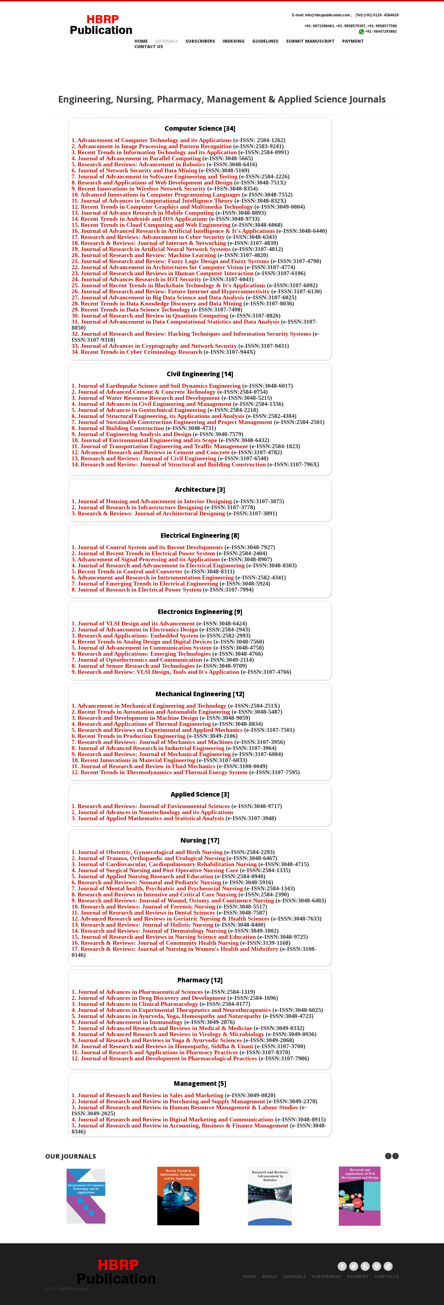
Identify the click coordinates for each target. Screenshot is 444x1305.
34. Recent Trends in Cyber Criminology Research (138, 351)
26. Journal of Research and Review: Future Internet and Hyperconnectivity (171, 291)
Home (141, 41)
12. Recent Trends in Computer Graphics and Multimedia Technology (162, 206)
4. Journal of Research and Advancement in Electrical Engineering (158, 565)
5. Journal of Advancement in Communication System (142, 647)
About (270, 1276)
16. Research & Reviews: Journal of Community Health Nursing (155, 942)
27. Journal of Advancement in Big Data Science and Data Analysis (159, 297)
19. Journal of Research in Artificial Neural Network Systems (152, 249)
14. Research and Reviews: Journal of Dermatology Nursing (149, 930)
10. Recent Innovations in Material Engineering (134, 760)
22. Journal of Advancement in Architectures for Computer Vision (157, 267)
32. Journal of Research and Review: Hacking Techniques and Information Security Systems (192, 333)
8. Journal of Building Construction (118, 428)
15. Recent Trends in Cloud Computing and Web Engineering (151, 224)
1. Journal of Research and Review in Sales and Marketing (147, 1095)
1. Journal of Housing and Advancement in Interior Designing (152, 501)
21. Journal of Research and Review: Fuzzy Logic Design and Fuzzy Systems (170, 261)
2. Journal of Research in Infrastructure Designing (137, 507)
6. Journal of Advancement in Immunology (127, 1022)
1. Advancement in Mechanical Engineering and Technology (149, 705)
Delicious (388, 1266)
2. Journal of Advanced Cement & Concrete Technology (144, 391)
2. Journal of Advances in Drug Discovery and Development (149, 997)
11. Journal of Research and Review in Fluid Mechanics (143, 766)
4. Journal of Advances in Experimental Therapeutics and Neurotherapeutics (171, 1009)
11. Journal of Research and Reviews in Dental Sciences (143, 912)
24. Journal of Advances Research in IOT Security (137, 279)
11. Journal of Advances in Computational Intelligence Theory (152, 200)
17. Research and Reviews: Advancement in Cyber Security (148, 236)
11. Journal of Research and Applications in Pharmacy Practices (156, 1052)
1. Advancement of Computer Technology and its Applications (152, 140)
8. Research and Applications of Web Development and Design (152, 182)
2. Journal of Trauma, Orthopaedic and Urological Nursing (148, 858)
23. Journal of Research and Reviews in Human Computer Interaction (163, 273)
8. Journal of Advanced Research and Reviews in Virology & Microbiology (168, 1034)
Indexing (234, 41)
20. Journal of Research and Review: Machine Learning (144, 255)
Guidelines (265, 41)
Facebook (342, 1266)
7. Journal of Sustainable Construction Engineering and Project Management (172, 422)
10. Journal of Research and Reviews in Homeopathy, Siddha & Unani (162, 1046)
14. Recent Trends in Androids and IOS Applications (140, 218)
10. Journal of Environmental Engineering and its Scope (144, 440)
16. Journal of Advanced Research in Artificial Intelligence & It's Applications (173, 230)
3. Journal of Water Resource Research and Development (146, 397)
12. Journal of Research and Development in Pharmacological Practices (165, 1058)
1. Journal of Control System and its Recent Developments (147, 547)
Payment (353, 41)
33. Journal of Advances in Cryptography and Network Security (155, 345)
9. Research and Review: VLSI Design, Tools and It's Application (155, 671)
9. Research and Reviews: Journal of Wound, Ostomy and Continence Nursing (173, 900)
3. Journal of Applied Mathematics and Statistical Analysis (148, 818)
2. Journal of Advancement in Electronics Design (135, 629)
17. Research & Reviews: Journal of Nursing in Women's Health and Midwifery (175, 948)
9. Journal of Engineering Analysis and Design (131, 434)
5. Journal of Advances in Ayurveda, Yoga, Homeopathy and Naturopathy (166, 1016)
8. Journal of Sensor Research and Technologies (133, 665)
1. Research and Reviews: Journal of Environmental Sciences (151, 806)
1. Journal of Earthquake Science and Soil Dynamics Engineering (156, 385)
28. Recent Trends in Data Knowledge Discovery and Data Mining (157, 303)
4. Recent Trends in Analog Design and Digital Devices (142, 641)
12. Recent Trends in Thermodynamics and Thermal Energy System (160, 772)
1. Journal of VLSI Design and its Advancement (133, 623)
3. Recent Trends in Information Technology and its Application (154, 152)
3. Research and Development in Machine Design (136, 717)
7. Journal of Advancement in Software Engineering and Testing (154, 176)
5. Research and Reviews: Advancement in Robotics (138, 164)
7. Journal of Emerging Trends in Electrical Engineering (145, 583)
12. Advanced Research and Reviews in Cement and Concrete (151, 452)
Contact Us (148, 46)
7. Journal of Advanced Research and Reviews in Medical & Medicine (163, 1028)
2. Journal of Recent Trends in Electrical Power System (143, 553)
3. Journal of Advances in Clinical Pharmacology (135, 1003)
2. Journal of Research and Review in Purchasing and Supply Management (168, 1101)
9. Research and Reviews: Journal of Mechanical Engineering (152, 754)
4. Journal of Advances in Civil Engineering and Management (151, 403)
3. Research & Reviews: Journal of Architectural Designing (148, 513)
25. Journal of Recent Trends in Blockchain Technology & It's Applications (169, 285)
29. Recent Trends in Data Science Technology (132, 309)
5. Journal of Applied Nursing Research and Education (142, 876)
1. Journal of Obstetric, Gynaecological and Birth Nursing (147, 852)
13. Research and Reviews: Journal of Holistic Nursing (142, 924)
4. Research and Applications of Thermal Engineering (142, 723)
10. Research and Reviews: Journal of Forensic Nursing (143, 906)
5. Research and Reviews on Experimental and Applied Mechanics (157, 729)
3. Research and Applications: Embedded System (135, 635)
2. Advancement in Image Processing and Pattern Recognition (152, 146)
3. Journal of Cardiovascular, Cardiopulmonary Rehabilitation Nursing (164, 864)
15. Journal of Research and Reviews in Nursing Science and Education (164, 936)
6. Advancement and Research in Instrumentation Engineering (153, 577)
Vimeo (376, 1266)
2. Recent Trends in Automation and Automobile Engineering (151, 711)
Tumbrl (365, 1266)
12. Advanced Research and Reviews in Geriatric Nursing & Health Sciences (170, 918)
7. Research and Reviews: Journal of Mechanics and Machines (152, 742)
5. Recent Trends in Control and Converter (127, 571)
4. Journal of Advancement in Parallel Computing (136, 158)
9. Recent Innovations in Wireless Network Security (139, 188)
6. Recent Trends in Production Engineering (128, 735)
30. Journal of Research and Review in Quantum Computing (151, 315)
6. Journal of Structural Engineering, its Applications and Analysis (158, 416)
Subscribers (200, 41)
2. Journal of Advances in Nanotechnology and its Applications (152, 812)
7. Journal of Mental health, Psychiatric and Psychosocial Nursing (157, 888)
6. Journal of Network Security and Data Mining (134, 170)
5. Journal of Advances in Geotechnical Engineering (140, 409)
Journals (166, 41)
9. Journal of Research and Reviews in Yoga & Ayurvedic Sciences (157, 1040)
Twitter (353, 1266)
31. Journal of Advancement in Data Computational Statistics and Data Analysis (176, 321)
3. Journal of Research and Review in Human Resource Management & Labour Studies (185, 1107)
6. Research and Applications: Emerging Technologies (141, 653)
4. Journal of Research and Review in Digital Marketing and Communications (173, 1119)
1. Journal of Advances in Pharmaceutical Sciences (137, 991)
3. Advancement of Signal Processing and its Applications (146, 559)
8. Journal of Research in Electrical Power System (137, 589)
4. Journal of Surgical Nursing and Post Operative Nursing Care (155, 870)
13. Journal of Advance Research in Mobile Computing (143, 212)
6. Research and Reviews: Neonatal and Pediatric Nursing (146, 882)
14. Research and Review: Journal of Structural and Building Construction (169, 464)
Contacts (387, 1276)
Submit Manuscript (310, 41)
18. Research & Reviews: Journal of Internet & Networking (149, 243)
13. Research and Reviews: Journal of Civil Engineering (145, 458)
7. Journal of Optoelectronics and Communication (137, 659)
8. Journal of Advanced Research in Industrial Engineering (148, 748)
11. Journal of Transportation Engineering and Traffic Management (160, 446)
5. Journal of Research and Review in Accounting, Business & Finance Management (181, 1125)
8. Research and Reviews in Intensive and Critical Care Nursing (154, 894)
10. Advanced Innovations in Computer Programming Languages (156, 194)
